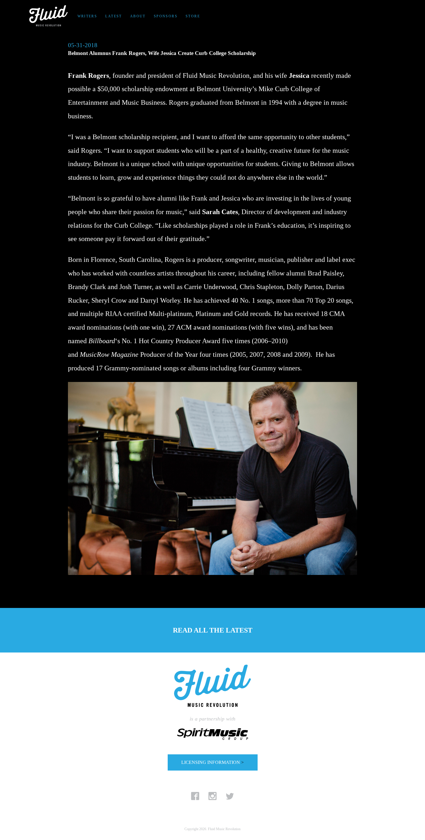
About (138, 16)
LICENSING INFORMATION (212, 762)
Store (193, 16)
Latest (113, 16)
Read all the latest (212, 630)
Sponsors (166, 16)
